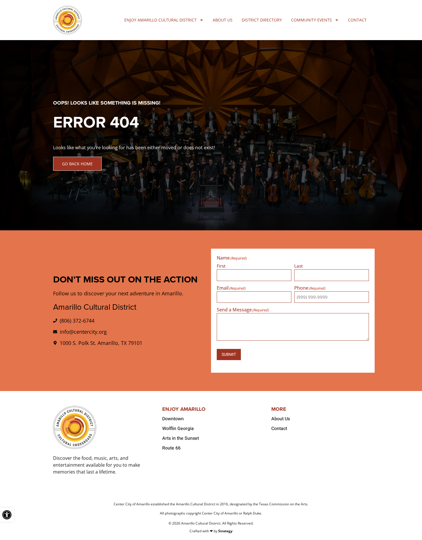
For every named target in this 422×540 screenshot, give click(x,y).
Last (298, 265)
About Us (223, 20)
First (221, 265)
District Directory (262, 20)
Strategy (225, 531)
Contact (357, 20)
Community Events (311, 20)
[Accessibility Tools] (7, 515)
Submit (229, 355)
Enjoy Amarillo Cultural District (160, 20)
